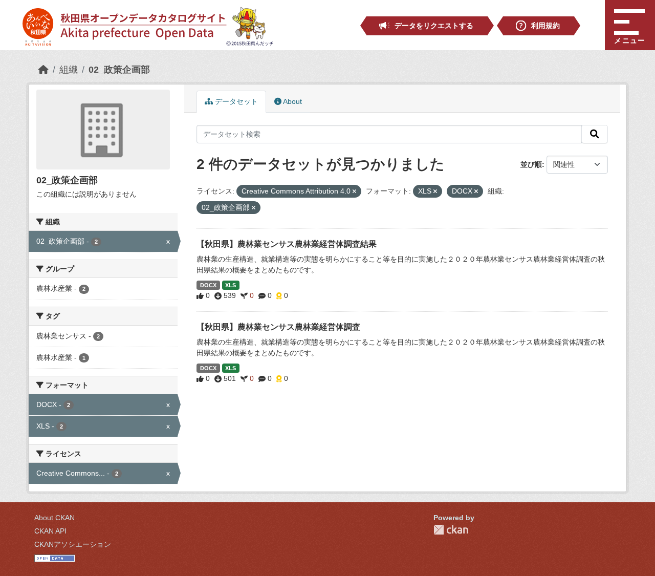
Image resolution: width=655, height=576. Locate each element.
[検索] (594, 134)
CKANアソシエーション (72, 544)
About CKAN (54, 518)
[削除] (354, 191)
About (291, 101)
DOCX (208, 285)
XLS (230, 285)
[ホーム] (43, 70)
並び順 (531, 164)
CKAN (450, 529)
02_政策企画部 (119, 70)
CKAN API (50, 531)
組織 (68, 70)
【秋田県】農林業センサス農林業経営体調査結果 (286, 244)
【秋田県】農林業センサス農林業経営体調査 (278, 327)
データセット (235, 101)
